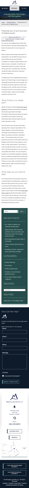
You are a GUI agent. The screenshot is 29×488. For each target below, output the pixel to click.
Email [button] (15, 8)
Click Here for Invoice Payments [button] (14, 472)
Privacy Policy (17, 483)
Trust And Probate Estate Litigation (13, 278)
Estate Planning (9, 39)
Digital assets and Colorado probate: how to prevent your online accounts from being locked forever (14, 233)
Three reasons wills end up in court (14, 245)
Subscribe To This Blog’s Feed (13, 301)
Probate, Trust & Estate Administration (12, 273)
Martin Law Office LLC (15, 37)
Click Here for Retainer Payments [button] (14, 466)
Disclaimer (5, 372)
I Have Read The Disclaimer (12, 376)
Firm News (8, 265)
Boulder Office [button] (14, 431)
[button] (4, 8)
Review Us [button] (14, 437)
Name (4, 328)
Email (4, 336)
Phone (4, 344)
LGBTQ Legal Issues (11, 269)
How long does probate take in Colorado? (15, 240)
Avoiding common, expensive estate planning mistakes (14, 250)
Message (5, 353)
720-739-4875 (14, 424)
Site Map (11, 483)
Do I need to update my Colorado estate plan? (12, 225)
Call (25, 8)
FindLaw (21, 485)
